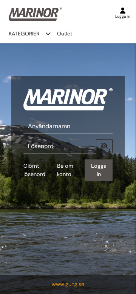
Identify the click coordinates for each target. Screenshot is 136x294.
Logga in (99, 170)
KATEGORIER (24, 33)
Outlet (64, 33)
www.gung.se (68, 284)
